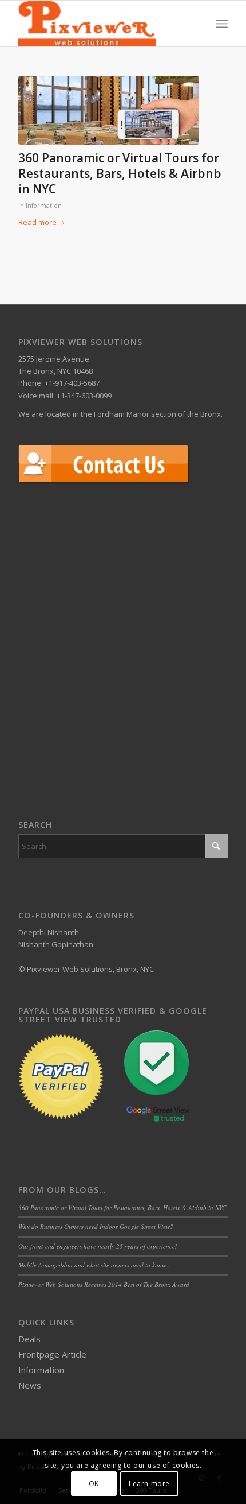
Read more (37, 222)
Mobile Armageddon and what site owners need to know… (95, 1265)
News (29, 1385)
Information (44, 205)
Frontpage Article (52, 1354)
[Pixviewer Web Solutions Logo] (101, 23)
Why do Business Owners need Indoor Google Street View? (95, 1226)
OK (94, 1484)
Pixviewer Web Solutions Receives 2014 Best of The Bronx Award (103, 1284)
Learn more (149, 1484)
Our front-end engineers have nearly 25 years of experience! (97, 1246)
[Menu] (222, 23)
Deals (29, 1338)
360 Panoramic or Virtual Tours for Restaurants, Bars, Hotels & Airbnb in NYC (119, 173)
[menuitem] (222, 23)
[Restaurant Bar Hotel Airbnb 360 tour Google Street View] (108, 110)
